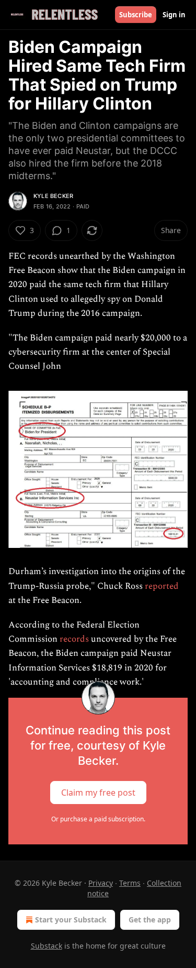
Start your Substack (71, 920)
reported (162, 586)
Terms (130, 883)
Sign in (174, 14)
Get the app (150, 920)
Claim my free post (98, 792)
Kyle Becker (53, 196)
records (74, 639)
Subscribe (135, 14)
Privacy (100, 883)
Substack (46, 946)
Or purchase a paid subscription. (98, 819)
